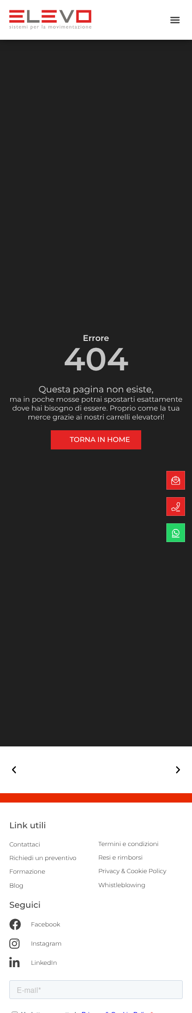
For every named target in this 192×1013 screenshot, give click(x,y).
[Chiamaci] (175, 506)
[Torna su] (176, 997)
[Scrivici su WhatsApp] (175, 532)
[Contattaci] (175, 480)
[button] (175, 20)
